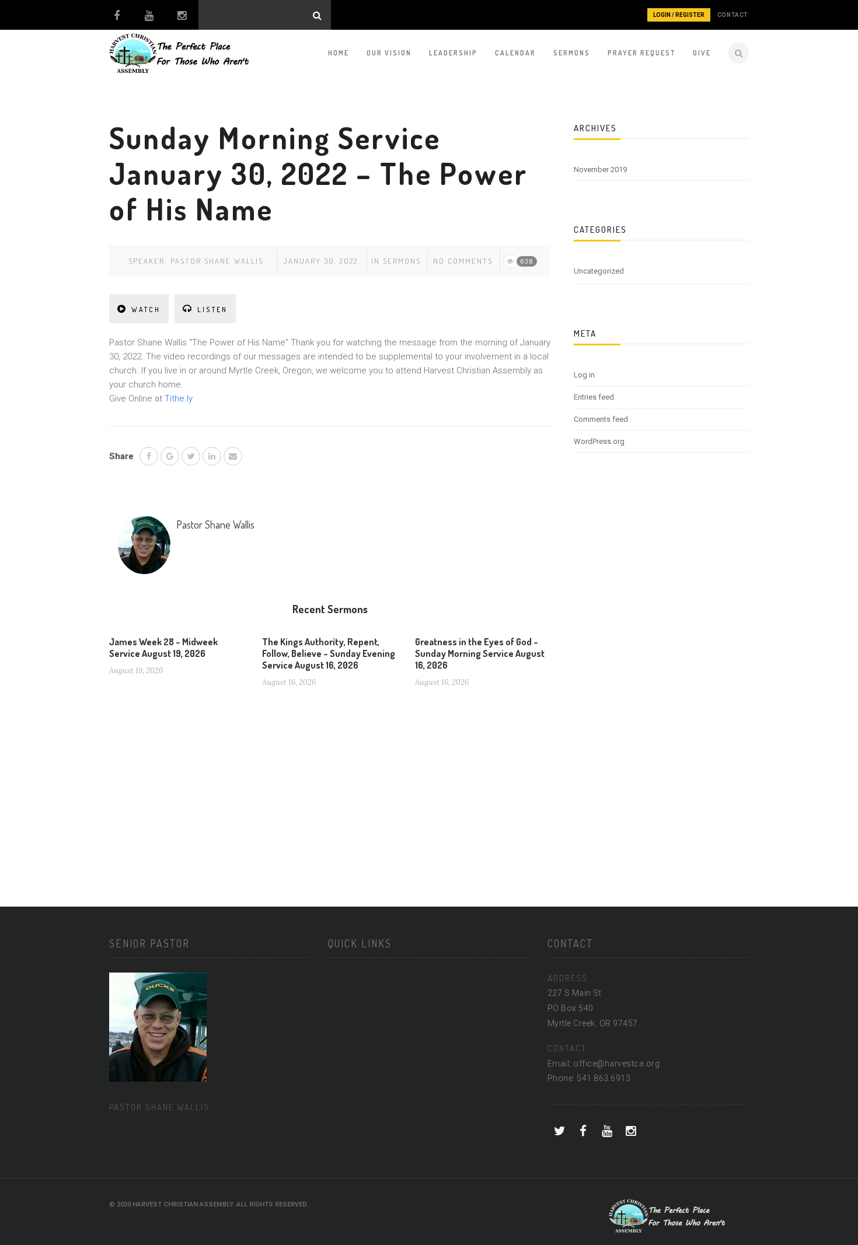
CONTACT (732, 15)
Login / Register (678, 15)
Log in (584, 374)
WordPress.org (599, 441)
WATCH (146, 309)
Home (338, 52)
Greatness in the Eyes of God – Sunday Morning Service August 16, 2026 (480, 653)
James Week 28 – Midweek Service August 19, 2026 (163, 647)
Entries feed (594, 397)
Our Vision (389, 52)
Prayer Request (641, 52)
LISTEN (212, 309)
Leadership (453, 52)
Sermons (571, 52)
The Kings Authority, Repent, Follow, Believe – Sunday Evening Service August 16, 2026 (328, 653)
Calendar (515, 52)
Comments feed (601, 419)
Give (702, 52)
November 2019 (600, 169)
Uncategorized (599, 271)
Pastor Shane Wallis (216, 260)
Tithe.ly (179, 398)
